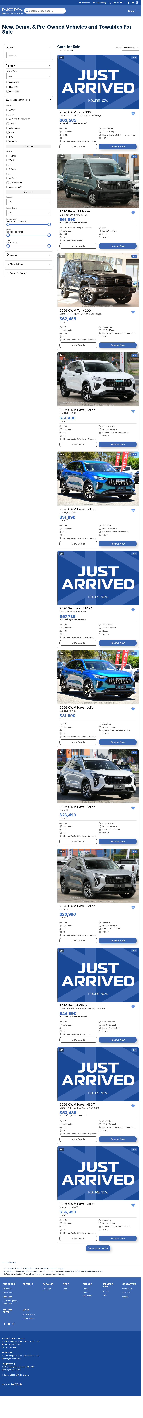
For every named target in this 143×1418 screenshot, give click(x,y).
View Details (78, 146)
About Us (126, 1293)
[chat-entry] (131, 1405)
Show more (28, 146)
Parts (105, 1295)
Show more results (98, 1248)
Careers (125, 1297)
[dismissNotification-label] (135, 1388)
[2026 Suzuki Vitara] (98, 975)
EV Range (47, 1289)
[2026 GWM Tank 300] (98, 82)
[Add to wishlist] (133, 113)
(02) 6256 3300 (14, 1344)
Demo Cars (8, 1293)
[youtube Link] (133, 2)
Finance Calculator (87, 1294)
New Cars (7, 1289)
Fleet (65, 1289)
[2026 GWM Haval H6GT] (98, 1074)
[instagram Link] (137, 2)
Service (106, 1291)
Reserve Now (118, 146)
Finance (86, 1289)
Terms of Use (28, 1318)
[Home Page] (12, 10)
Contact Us (127, 1289)
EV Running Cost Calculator (10, 1302)
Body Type (11, 208)
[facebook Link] (128, 2)
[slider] (8, 224)
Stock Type (11, 71)
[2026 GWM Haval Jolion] (98, 379)
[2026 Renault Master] (98, 181)
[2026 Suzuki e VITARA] (98, 578)
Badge (9, 197)
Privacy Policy (29, 1314)
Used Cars (7, 1297)
